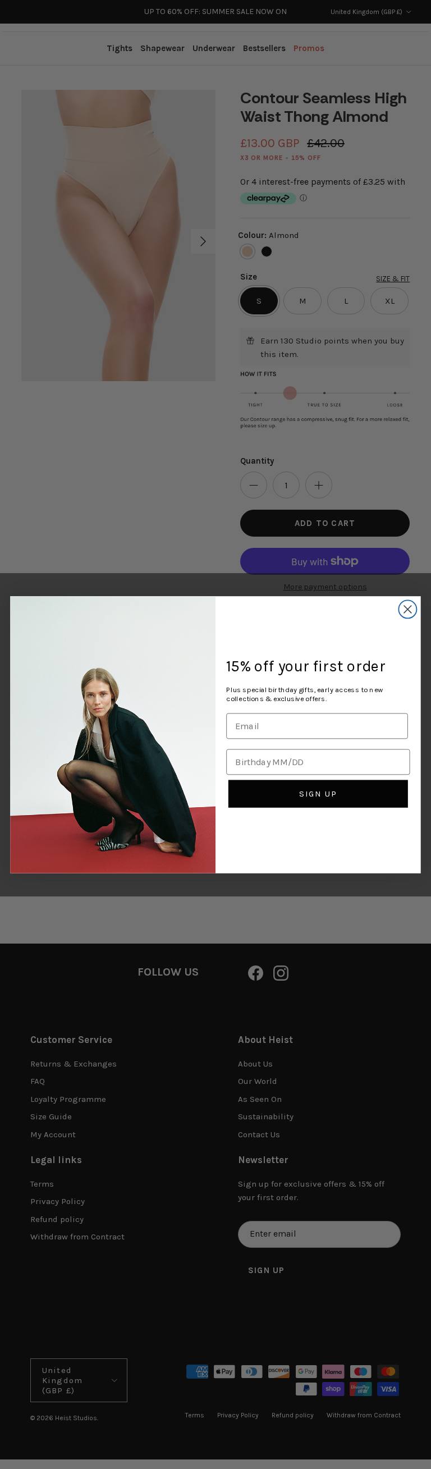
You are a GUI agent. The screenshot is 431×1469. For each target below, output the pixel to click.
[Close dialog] (407, 609)
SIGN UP (318, 793)
